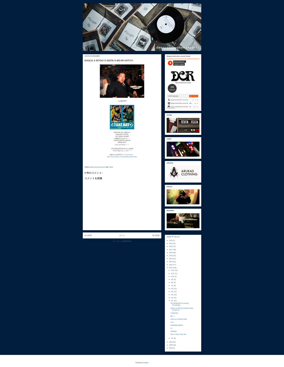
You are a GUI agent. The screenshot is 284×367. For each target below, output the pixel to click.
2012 (171, 265)
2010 (171, 342)
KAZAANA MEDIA (177, 325)
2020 (171, 240)
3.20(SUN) (174, 313)
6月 (172, 288)
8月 (172, 282)
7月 (172, 285)
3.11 (172, 322)
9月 (172, 279)
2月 (172, 301)
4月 (172, 295)
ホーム (122, 235)
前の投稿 (156, 235)
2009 (171, 345)
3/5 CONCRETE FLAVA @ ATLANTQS (180, 304)
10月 (173, 276)
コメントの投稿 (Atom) (123, 241)
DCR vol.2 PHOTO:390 (179, 319)
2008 (171, 348)
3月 (172, 298)
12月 (173, 270)
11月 (173, 273)
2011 (171, 268)
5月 (172, 291)
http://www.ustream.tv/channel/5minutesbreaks (122, 157)
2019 (171, 243)
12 (171, 328)
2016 (171, 252)
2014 (171, 259)
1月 (172, 338)
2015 (171, 255)
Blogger (145, 362)
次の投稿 (88, 235)
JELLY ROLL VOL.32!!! (178, 334)
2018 (171, 246)
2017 (171, 249)
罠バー (173, 316)
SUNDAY (174, 331)
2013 (171, 262)
